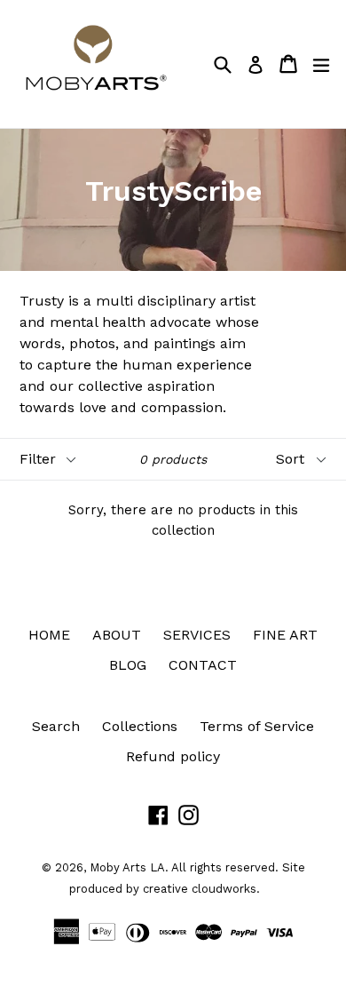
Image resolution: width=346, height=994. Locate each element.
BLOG (127, 664)
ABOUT (116, 634)
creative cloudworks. (201, 888)
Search (56, 726)
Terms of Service (257, 726)
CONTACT (203, 664)
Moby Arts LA (127, 867)
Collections (139, 726)
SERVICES (197, 634)
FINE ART (285, 634)
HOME (49, 634)
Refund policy (173, 756)
